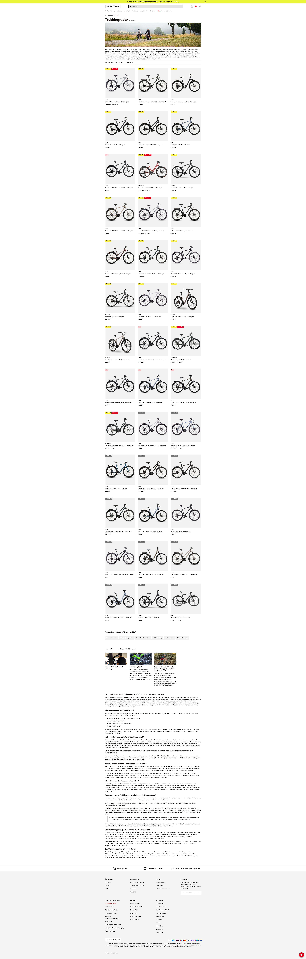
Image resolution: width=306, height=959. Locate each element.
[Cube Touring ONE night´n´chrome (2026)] (120, 126)
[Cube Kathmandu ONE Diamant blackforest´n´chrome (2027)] (120, 169)
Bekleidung (143, 11)
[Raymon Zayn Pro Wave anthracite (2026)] (153, 599)
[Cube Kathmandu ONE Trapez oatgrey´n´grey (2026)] (186, 556)
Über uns (107, 882)
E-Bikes (107, 11)
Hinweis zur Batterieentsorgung (114, 928)
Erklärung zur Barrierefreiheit (113, 924)
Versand (132, 889)
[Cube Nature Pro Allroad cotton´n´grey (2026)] (153, 298)
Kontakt (107, 889)
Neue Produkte (134, 903)
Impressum (108, 921)
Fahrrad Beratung (161, 882)
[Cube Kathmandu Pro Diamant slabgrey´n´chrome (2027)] (120, 384)
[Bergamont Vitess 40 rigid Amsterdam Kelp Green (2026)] (120, 427)
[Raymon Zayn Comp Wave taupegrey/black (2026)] (186, 298)
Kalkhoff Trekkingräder (143, 638)
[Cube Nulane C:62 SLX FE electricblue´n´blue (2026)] (120, 470)
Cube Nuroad (160, 903)
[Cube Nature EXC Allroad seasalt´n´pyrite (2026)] (120, 83)
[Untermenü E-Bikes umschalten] (111, 11)
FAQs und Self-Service (137, 882)
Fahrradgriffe (160, 929)
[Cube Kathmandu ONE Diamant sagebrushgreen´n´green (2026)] (153, 83)
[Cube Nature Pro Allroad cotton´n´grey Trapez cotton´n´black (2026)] (153, 427)
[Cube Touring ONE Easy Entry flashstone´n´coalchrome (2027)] (153, 556)
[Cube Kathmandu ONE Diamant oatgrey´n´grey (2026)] (120, 212)
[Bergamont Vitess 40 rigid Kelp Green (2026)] (186, 341)
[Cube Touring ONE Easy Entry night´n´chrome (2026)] (186, 83)
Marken (167, 11)
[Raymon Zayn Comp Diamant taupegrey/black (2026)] (120, 341)
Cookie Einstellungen (111, 913)
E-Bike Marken (134, 919)
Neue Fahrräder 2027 (136, 906)
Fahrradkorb (159, 926)
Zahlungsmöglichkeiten (137, 885)
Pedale (158, 923)
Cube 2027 (133, 913)
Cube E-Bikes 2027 (136, 916)
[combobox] (155, 6)
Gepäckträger (160, 932)
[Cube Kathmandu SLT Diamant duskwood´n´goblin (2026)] (153, 255)
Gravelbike (159, 919)
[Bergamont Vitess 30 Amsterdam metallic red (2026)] (153, 169)
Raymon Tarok (160, 916)
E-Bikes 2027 (134, 910)
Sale (159, 11)
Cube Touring (158, 638)
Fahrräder (117, 11)
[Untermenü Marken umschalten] (171, 11)
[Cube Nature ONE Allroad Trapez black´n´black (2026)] (120, 556)
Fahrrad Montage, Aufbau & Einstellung (114, 668)
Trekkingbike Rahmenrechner (181, 819)
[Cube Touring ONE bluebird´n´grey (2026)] (186, 126)
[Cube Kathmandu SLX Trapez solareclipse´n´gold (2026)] (153, 470)
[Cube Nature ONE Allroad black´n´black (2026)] (186, 255)
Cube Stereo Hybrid (161, 913)
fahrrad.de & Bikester (113, 953)
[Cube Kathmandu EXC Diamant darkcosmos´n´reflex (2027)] (153, 341)
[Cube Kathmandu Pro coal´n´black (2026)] (186, 212)
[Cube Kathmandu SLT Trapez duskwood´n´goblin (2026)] (120, 513)
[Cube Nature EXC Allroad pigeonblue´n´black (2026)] (186, 427)
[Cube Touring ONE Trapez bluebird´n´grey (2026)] (153, 513)
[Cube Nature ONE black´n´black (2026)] (186, 513)
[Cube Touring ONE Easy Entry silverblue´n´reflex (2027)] (120, 599)
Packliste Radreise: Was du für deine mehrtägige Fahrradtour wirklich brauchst (164, 669)
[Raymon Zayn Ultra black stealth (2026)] (120, 298)
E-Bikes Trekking (112, 638)
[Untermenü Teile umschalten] (137, 11)
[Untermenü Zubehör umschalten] (130, 11)
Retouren (133, 892)
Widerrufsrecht (109, 906)
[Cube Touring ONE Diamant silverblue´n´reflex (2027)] (153, 384)
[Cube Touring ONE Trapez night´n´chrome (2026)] (153, 126)
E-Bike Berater (160, 885)
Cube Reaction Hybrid (162, 910)
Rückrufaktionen (110, 931)
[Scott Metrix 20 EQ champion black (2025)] (186, 599)
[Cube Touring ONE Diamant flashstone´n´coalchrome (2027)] (186, 384)
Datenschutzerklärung (111, 910)
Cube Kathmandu (182, 638)
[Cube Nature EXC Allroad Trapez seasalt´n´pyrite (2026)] (153, 212)
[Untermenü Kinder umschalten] (156, 11)
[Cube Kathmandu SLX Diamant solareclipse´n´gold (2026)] (186, 470)
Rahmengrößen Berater (163, 889)
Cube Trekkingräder (126, 638)
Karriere (107, 885)
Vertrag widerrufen (110, 903)
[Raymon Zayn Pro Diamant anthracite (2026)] (186, 169)
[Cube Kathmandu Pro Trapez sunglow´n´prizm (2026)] (120, 255)
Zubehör (126, 11)
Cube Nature (169, 638)
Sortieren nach (109, 62)
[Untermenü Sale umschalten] (162, 11)
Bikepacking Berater (136, 667)
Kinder (152, 11)
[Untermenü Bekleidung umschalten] (148, 11)
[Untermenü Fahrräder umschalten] (121, 11)
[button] (195, 6)
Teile (134, 11)
